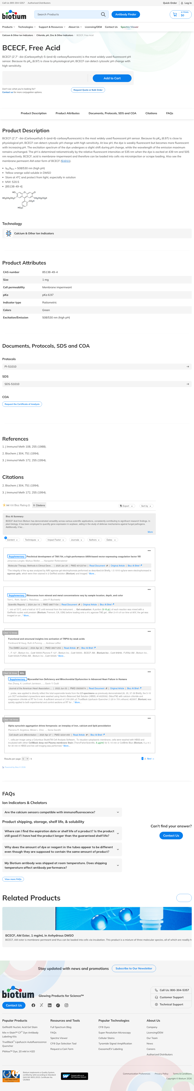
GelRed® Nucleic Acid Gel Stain (19, 1027)
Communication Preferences (136, 1073)
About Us (74, 26)
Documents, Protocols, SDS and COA (112, 113)
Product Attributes (68, 113)
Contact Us (111, 26)
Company (152, 1027)
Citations (151, 113)
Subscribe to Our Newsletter (134, 968)
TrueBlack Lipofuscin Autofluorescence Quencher (24, 1043)
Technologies (25, 26)
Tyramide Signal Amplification (115, 1043)
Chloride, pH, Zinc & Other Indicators (54, 35)
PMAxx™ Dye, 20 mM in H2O (18, 1051)
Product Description (34, 113)
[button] (187, 3)
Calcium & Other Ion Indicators (17, 35)
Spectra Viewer (129, 26)
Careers (151, 1048)
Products (7, 26)
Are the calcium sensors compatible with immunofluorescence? (50, 812)
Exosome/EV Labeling (111, 1048)
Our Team (152, 1038)
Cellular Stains (107, 1038)
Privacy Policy (161, 1073)
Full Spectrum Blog (60, 1027)
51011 (66, 161)
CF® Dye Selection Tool (63, 1043)
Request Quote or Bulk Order (88, 90)
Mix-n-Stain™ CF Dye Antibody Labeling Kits (20, 1034)
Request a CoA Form (62, 1048)
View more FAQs (13, 879)
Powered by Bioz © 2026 (15, 767)
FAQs (169, 113)
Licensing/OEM (93, 26)
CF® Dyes (104, 1027)
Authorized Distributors (160, 1054)
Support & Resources (51, 26)
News (150, 1043)
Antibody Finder (125, 14)
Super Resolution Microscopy (115, 1032)
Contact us (7, 92)
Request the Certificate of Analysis (22, 404)
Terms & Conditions (182, 1073)
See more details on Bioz (145, 767)
